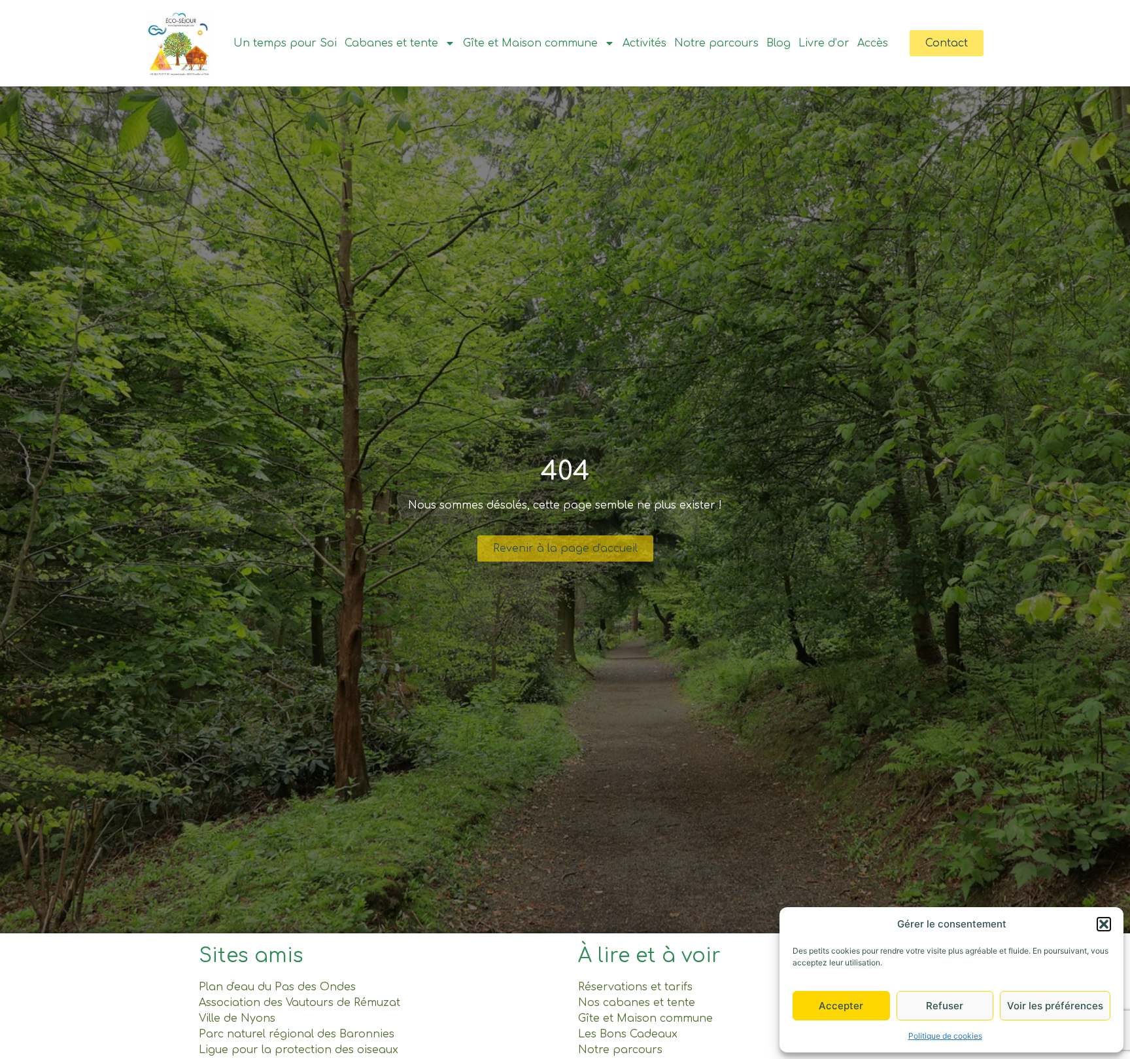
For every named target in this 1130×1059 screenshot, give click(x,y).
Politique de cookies (945, 1036)
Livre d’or (823, 43)
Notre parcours (716, 43)
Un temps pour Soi (285, 43)
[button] (1103, 924)
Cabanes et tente (391, 43)
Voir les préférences (1055, 1005)
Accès (872, 43)
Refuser (944, 1005)
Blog (778, 43)
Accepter (841, 1005)
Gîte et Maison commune (530, 43)
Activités (644, 43)
